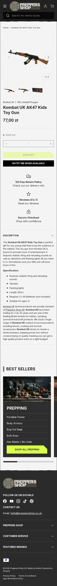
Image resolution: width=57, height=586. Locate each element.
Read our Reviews (28, 203)
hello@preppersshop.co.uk (26, 513)
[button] (52, 6)
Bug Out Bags (14, 429)
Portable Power (16, 417)
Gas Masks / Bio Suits (19, 441)
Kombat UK (8, 102)
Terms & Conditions (27, 576)
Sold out (28, 155)
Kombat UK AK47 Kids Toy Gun (26, 28)
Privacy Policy (9, 576)
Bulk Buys (12, 435)
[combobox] (28, 15)
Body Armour (14, 423)
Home (6, 28)
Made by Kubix (34, 568)
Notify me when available (28, 163)
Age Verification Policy (13, 578)
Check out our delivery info (28, 185)
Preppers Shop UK (15, 309)
